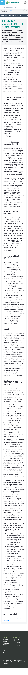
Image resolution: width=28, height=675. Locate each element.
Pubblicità (17, 645)
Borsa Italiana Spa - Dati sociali (9, 660)
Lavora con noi (18, 644)
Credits (15, 661)
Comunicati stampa (6, 643)
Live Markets (6, 641)
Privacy (4, 661)
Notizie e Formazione (13, 10)
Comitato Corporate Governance (17, 640)
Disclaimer (19, 660)
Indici (21, 15)
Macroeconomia (13, 15)
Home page (4, 15)
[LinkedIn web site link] (3, 653)
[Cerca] (25, 7)
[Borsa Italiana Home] (13, 2)
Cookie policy (10, 661)
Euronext (5, 639)
